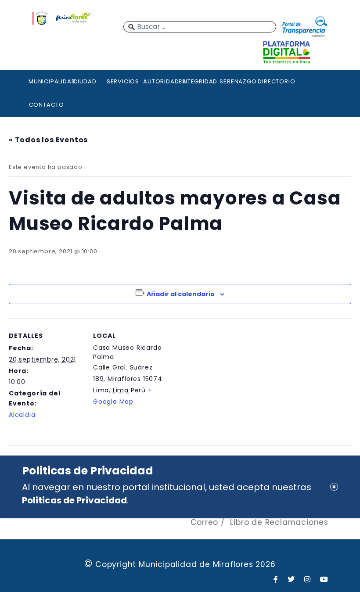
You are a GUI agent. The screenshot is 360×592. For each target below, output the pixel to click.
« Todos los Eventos (48, 140)
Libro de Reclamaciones (279, 522)
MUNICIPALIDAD (47, 81)
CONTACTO (46, 104)
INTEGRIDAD (199, 81)
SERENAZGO (238, 81)
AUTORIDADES (161, 81)
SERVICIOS (123, 81)
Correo (204, 522)
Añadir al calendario (181, 294)
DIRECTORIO (276, 81)
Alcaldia (22, 414)
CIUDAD (85, 81)
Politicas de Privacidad (74, 500)
